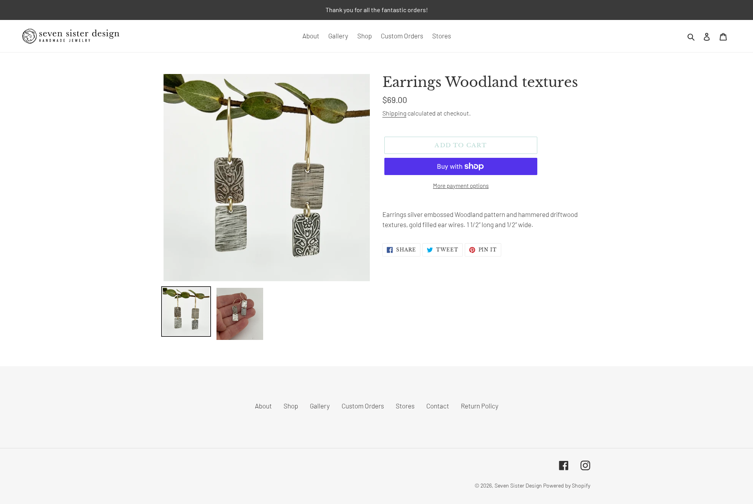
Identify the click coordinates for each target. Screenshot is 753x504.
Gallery (320, 406)
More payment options (461, 185)
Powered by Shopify (566, 485)
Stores (405, 406)
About (263, 406)
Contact (437, 406)
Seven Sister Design (518, 485)
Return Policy (479, 406)
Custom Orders (363, 406)
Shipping (394, 113)
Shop (291, 406)
